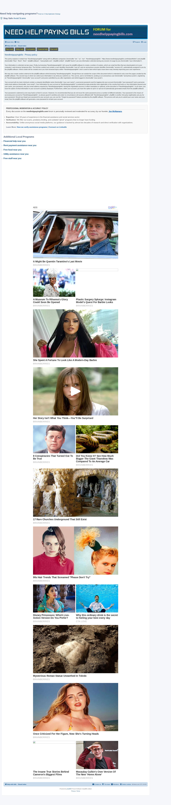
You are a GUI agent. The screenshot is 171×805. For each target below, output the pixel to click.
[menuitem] (16, 42)
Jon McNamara (115, 111)
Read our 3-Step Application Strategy (49, 14)
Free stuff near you (12, 158)
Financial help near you (15, 141)
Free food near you (13, 150)
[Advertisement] (60, 7)
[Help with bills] (75, 32)
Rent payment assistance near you (20, 145)
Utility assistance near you (16, 154)
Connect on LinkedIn (58, 127)
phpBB (69, 788)
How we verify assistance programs (32, 127)
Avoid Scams (19, 18)
